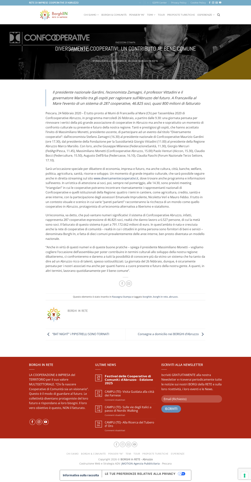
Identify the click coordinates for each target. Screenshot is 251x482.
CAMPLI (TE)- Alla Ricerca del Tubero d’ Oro (129, 424)
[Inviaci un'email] (217, 2)
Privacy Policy (179, 2)
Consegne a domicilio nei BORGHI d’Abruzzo (169, 334)
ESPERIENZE (205, 14)
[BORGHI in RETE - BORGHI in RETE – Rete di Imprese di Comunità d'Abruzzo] (53, 15)
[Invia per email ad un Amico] (129, 283)
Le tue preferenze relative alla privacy (140, 474)
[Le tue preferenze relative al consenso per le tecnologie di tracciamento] (244, 475)
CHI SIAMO (90, 14)
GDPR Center (159, 2)
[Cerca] (218, 14)
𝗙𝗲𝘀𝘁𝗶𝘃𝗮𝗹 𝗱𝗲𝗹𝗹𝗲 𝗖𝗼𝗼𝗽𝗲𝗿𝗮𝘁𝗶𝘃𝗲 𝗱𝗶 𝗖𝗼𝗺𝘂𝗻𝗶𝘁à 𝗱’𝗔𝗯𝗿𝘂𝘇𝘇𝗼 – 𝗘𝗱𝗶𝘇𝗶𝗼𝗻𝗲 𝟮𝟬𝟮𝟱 (129, 380)
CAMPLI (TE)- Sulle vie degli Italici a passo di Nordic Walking (128, 408)
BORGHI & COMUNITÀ (114, 14)
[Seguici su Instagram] (213, 2)
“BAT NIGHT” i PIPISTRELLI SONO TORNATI (80, 334)
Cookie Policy (198, 2)
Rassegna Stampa (125, 42)
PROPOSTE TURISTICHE (181, 14)
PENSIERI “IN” (136, 14)
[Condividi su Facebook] (122, 283)
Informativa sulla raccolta (81, 475)
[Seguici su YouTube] (220, 2)
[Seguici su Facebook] (210, 2)
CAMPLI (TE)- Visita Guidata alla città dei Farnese (129, 393)
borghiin (147, 296)
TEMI (150, 14)
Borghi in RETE (148, 61)
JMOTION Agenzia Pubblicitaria (140, 463)
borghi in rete (160, 296)
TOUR (161, 14)
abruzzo (173, 296)
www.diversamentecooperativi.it (116, 178)
